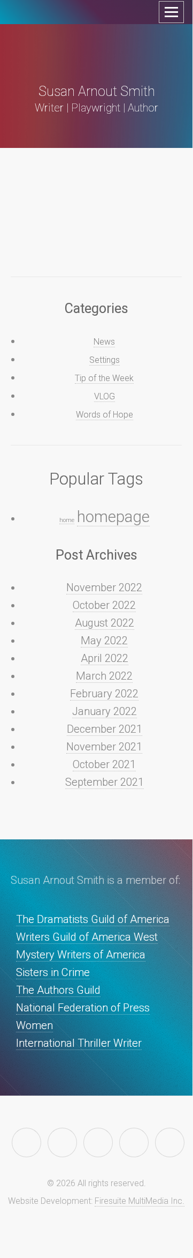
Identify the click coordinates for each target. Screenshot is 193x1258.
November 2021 (104, 746)
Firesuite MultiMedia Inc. (139, 1201)
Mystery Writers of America (80, 954)
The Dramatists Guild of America (92, 919)
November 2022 (104, 587)
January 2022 (104, 711)
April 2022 (104, 658)
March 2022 (104, 675)
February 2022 (104, 693)
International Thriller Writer (79, 1043)
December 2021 (104, 729)
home (66, 520)
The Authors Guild (58, 990)
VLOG (104, 396)
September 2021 (104, 782)
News (104, 342)
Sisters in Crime (53, 972)
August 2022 (104, 622)
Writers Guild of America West (87, 937)
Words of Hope (104, 415)
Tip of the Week (104, 378)
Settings (104, 360)
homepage (113, 517)
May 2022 (104, 640)
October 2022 (104, 605)
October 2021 (104, 764)
